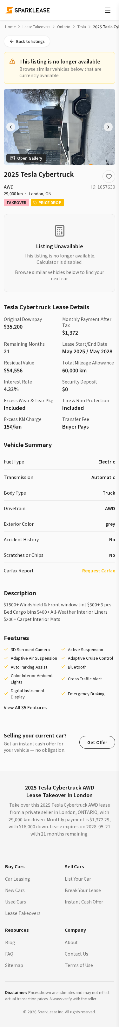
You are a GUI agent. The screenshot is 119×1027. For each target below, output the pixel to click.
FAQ (9, 953)
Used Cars (15, 901)
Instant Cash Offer (84, 901)
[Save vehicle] (108, 176)
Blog (10, 942)
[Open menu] (107, 10)
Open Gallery (29, 158)
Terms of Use (79, 965)
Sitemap (14, 965)
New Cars (15, 890)
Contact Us (76, 953)
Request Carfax (98, 570)
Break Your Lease (83, 890)
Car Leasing (17, 879)
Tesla (81, 26)
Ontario (63, 26)
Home (10, 26)
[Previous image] (10, 127)
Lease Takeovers (36, 26)
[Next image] (108, 127)
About (71, 942)
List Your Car (78, 879)
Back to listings (30, 41)
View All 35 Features (25, 707)
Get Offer (97, 742)
